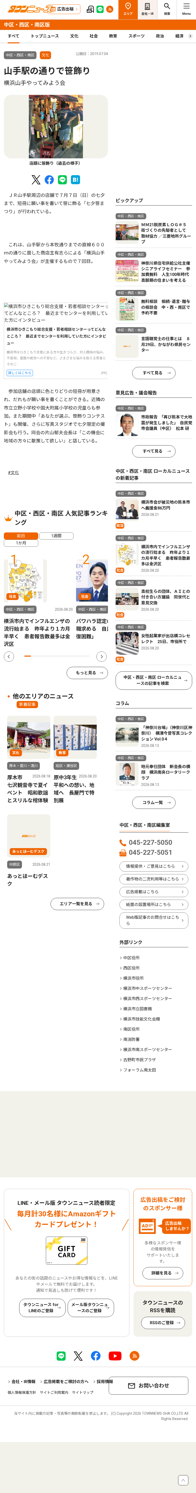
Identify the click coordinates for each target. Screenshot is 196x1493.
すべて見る (153, 373)
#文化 (13, 472)
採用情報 (105, 1381)
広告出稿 (65, 9)
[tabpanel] (56, 131)
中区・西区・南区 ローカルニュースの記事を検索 (153, 680)
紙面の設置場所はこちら (148, 904)
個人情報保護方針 (22, 1392)
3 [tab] (40, 656)
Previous (9, 657)
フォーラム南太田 (139, 1070)
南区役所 (131, 1029)
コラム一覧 (152, 802)
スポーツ (136, 36)
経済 (179, 36)
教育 (113, 36)
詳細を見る (161, 1273)
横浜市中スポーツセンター (147, 988)
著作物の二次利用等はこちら (152, 879)
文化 (74, 36)
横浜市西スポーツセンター (147, 998)
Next (101, 657)
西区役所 (131, 968)
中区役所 (131, 957)
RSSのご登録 (162, 1322)
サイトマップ (82, 1392)
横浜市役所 (133, 978)
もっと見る (86, 672)
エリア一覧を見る (76, 903)
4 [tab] (47, 656)
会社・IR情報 (23, 1381)
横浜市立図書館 (137, 1008)
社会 (94, 36)
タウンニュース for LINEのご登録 (41, 1307)
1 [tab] (27, 656)
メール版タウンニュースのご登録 (89, 1307)
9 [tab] (80, 656)
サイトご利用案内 (54, 1392)
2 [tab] (34, 656)
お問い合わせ (154, 1386)
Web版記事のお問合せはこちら (152, 920)
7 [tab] (66, 656)
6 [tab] (60, 656)
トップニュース (45, 36)
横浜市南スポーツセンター (147, 1049)
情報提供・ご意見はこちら (150, 866)
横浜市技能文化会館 (141, 1019)
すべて (13, 36)
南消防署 (131, 1039)
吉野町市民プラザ (139, 1059)
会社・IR (147, 14)
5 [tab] (53, 656)
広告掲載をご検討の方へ (66, 1381)
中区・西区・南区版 (27, 25)
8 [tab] (73, 656)
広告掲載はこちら (142, 891)
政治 (160, 36)
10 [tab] (86, 656)
